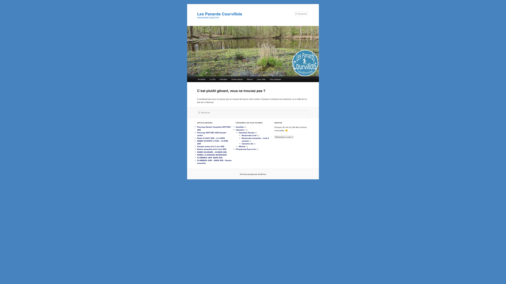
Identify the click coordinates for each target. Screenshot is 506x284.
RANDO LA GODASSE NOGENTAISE (212, 155)
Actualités (201, 79)
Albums (250, 79)
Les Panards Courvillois (219, 14)
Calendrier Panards (246, 132)
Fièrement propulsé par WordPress (253, 174)
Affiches (242, 146)
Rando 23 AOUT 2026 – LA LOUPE (211, 138)
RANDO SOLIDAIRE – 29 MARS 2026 (212, 152)
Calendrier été (247, 143)
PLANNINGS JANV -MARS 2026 (209, 157)
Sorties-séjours (237, 79)
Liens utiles (261, 79)
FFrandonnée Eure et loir (246, 149)
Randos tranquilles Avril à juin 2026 (211, 149)
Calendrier (223, 79)
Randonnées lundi (249, 135)
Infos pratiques (275, 79)
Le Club (212, 79)
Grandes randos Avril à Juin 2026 (210, 146)
